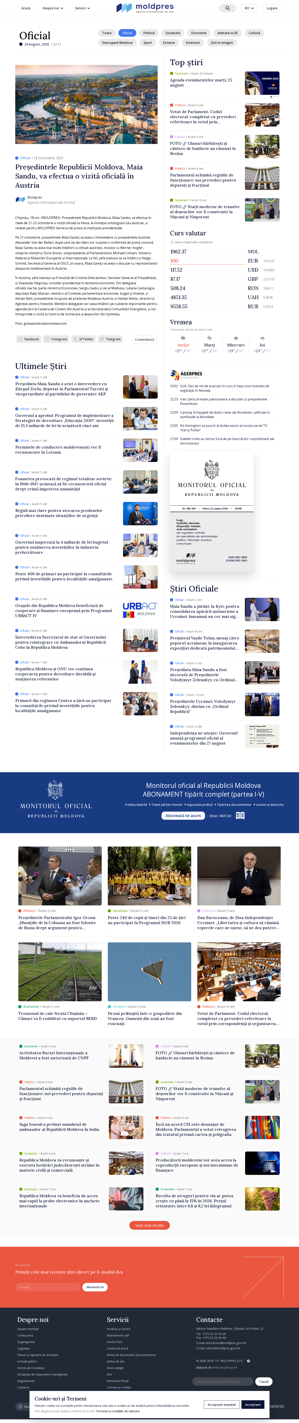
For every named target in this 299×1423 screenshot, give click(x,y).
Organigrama (26, 1342)
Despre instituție (28, 1329)
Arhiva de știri (115, 1361)
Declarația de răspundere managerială (42, 1374)
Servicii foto (114, 1342)
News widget (115, 1368)
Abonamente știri (118, 1335)
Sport (148, 42)
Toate (106, 33)
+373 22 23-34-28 (214, 1334)
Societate (173, 33)
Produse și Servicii (118, 1329)
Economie (198, 33)
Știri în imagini (222, 42)
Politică (149, 33)
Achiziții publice (27, 1361)
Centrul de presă (117, 1348)
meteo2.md (205, 329)
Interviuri (193, 42)
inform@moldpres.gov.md (223, 1348)
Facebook (31, 339)
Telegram (113, 339)
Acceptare (253, 1404)
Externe (169, 42)
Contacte (23, 1387)
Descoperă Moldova (117, 42)
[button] (271, 97)
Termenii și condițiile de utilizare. (117, 1411)
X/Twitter (86, 339)
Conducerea (25, 1335)
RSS (109, 1374)
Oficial (35, 35)
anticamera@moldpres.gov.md (226, 1343)
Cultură (254, 33)
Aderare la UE (227, 33)
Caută (263, 1381)
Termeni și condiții (119, 1387)
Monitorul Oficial (118, 1381)
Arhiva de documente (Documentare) (131, 1355)
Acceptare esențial (222, 1404)
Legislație (23, 1348)
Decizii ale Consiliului (30, 1368)
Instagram (59, 339)
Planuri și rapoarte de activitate (37, 1355)
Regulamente (26, 1381)
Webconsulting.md (224, 1367)
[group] (224, 83)
